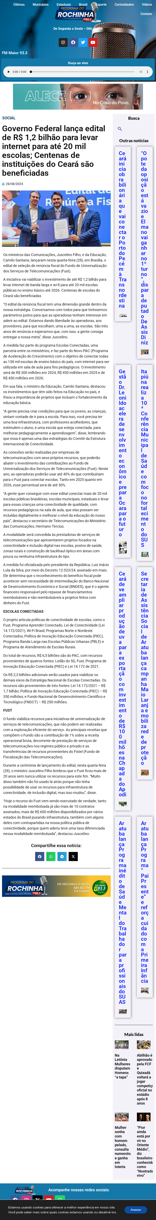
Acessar (136, 1210)
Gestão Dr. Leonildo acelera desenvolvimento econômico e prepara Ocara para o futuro (123, 453)
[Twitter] (83, 42)
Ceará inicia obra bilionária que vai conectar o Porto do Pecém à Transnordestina (123, 229)
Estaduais (64, 4)
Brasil (83, 4)
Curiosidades (124, 4)
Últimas (19, 4)
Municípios (41, 4)
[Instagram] (63, 42)
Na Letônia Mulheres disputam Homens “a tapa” (122, 1066)
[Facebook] (73, 42)
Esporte (101, 4)
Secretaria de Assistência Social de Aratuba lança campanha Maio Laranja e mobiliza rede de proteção (145, 668)
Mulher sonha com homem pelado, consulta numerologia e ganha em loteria (125, 1147)
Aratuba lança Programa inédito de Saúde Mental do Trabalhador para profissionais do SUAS (123, 912)
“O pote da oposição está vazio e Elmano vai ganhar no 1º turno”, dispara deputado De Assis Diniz (145, 248)
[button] (39, 856)
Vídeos (147, 4)
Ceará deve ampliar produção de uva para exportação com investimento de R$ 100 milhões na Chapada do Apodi (123, 684)
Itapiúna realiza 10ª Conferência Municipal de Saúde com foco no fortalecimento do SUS (145, 458)
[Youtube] (93, 42)
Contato (146, 14)
